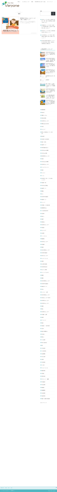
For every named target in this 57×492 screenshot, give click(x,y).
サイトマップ (50, 1)
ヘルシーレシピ (45, 258)
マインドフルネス (45, 272)
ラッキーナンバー (45, 167)
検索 (41, 11)
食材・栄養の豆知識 (46, 398)
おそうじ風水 (44, 269)
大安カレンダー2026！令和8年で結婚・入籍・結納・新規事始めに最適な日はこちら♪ (48, 21)
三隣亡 (43, 373)
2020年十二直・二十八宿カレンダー (47, 179)
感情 (42, 306)
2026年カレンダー (26, 1)
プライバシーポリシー (6, 490)
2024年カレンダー (45, 164)
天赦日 (43, 227)
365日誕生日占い (45, 147)
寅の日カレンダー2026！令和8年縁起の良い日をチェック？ (48, 31)
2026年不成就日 (45, 283)
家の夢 (43, 136)
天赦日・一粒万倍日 (46, 325)
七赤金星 (43, 393)
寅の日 (43, 112)
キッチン (43, 172)
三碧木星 (43, 362)
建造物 (43, 238)
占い (42, 193)
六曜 (42, 359)
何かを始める (44, 342)
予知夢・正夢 (44, 314)
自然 (42, 158)
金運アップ (44, 144)
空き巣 (43, 334)
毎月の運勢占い (45, 331)
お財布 (43, 213)
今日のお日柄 (44, 153)
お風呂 (43, 233)
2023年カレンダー (45, 120)
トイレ (43, 175)
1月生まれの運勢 (45, 161)
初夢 (42, 219)
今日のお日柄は (45, 185)
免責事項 (12, 490)
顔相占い (43, 221)
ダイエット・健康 (45, 379)
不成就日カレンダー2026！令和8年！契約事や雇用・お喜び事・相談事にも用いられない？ (48, 26)
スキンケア (44, 230)
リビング (43, 129)
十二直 (43, 365)
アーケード (44, 320)
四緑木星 (43, 370)
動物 (42, 191)
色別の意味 (44, 118)
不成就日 (43, 381)
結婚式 (43, 387)
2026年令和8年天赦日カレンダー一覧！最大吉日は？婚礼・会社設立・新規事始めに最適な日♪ (48, 42)
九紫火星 (43, 395)
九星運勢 (43, 353)
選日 (42, 170)
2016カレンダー (45, 241)
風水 (42, 322)
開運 (32, 1)
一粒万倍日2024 (45, 210)
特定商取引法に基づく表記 (40, 1)
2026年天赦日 (44, 252)
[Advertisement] (47, 442)
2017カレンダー (45, 255)
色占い (43, 216)
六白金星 (43, 384)
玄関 (42, 261)
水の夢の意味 (44, 264)
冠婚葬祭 (43, 390)
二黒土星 (43, 348)
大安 (42, 126)
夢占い (19, 1)
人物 (42, 328)
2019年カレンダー (45, 303)
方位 (42, 289)
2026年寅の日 (44, 266)
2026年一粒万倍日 (45, 139)
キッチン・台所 (45, 292)
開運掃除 (43, 109)
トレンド (43, 202)
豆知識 (43, 244)
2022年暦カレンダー (46, 280)
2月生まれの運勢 (45, 150)
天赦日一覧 (44, 182)
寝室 (42, 278)
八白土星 (43, 356)
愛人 (42, 308)
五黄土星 (43, 376)
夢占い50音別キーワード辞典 (47, 133)
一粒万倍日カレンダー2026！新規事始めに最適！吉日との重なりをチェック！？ (48, 36)
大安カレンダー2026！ (46, 297)
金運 (42, 317)
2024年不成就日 (45, 196)
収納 (42, 247)
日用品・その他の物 (46, 205)
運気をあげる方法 (45, 123)
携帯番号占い (44, 207)
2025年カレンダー (45, 224)
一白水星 (43, 339)
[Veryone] (10, 7)
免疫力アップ (44, 286)
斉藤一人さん (44, 115)
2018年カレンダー (45, 311)
